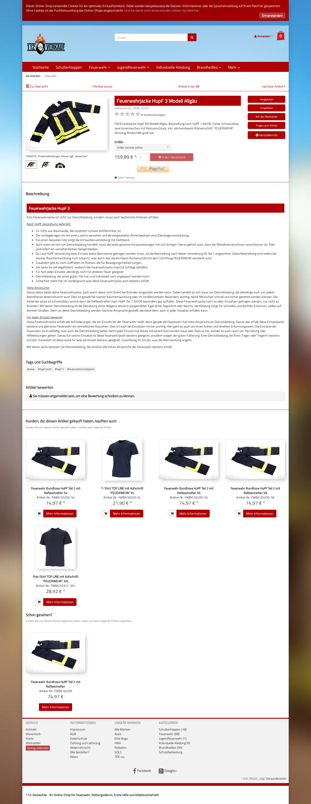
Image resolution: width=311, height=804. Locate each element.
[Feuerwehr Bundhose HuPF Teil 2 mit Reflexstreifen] (56, 653)
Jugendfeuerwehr (132, 67)
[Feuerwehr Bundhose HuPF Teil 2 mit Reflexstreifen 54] (56, 459)
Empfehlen (266, 108)
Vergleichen (266, 99)
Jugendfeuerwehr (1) (172, 738)
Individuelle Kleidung (173, 67)
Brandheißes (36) (170, 747)
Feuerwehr (98, 67)
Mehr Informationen (60, 513)
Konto (30, 738)
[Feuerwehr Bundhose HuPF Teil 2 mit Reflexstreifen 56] (189, 459)
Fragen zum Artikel (266, 125)
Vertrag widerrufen (37, 748)
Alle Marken (122, 729)
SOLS (118, 752)
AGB (73, 733)
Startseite (41, 67)
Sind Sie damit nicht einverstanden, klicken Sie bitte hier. (162, 10)
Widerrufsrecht (80, 747)
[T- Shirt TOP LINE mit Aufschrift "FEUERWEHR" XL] (122, 459)
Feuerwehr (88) (169, 733)
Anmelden (264, 36)
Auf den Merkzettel (266, 116)
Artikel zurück (103, 86)
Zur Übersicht (39, 86)
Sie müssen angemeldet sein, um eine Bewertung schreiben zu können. (84, 395)
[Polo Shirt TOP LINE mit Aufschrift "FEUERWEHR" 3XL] (56, 547)
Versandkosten (276, 778)
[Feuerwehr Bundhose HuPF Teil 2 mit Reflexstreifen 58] (256, 459)
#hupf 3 (59, 369)
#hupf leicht (44, 369)
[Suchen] (192, 37)
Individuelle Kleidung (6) (174, 743)
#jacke (31, 369)
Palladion (121, 747)
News (74, 756)
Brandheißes (208, 67)
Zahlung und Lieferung (85, 743)
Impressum (77, 729)
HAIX (118, 743)
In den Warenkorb (173, 157)
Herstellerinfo (268, 135)
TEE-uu (119, 756)
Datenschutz (78, 738)
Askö (118, 733)
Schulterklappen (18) (173, 729)
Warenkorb (33, 733)
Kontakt (31, 729)
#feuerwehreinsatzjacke (80, 369)
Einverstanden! (272, 15)
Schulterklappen (69, 67)
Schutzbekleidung (170, 752)
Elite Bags (121, 738)
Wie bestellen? (79, 752)
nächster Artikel (273, 86)
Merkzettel (33, 743)
